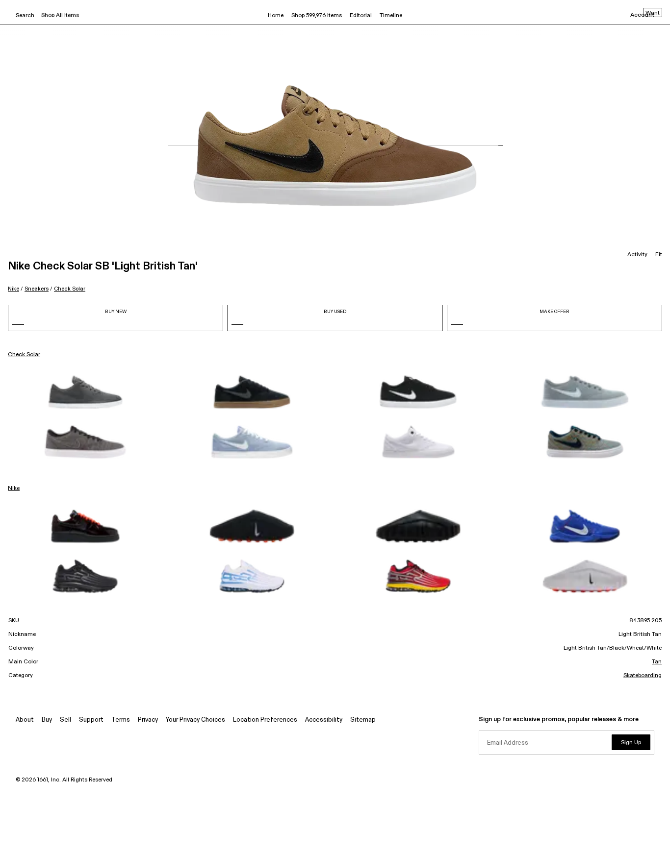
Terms (120, 720)
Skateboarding (642, 676)
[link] (85, 392)
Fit (658, 255)
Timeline (391, 16)
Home (275, 16)
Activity (637, 255)
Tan (657, 662)
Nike (13, 289)
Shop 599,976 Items (316, 16)
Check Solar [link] (24, 355)
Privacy (148, 720)
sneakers (37, 289)
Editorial (361, 16)
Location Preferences (265, 720)
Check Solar (69, 289)
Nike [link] (14, 488)
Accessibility (323, 720)
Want (652, 13)
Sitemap (363, 720)
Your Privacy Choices (195, 720)
